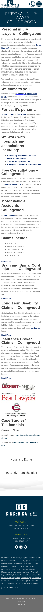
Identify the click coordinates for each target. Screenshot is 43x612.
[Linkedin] (21, 547)
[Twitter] (25, 547)
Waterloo (34, 583)
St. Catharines (33, 580)
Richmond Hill (36, 578)
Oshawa (22, 575)
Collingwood (5, 566)
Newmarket (20, 572)
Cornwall (14, 566)
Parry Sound (15, 578)
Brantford (19, 563)
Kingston (10, 569)
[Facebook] (16, 547)
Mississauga (5, 572)
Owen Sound (6, 578)
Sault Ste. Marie (12, 580)
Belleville (4, 563)
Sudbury (4, 583)
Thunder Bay (12, 583)
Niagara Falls (29, 572)
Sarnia (3, 580)
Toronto (20, 583)
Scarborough (23, 580)
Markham (31, 569)
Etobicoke (21, 566)
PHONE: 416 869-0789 (21, 538)
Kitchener (17, 569)
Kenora (3, 569)
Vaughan (27, 583)
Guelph (28, 566)
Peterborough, (26, 578)
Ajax (26, 560)
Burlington (27, 563)
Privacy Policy (21, 604)
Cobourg (35, 563)
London (24, 569)
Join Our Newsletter (9, 587)
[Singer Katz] (10, 4)
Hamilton (35, 566)
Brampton (11, 563)
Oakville (16, 575)
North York (8, 575)
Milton (13, 572)
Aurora (31, 560)
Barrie (37, 560)
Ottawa (28, 575)
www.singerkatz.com (24, 598)
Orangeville (36, 575)
